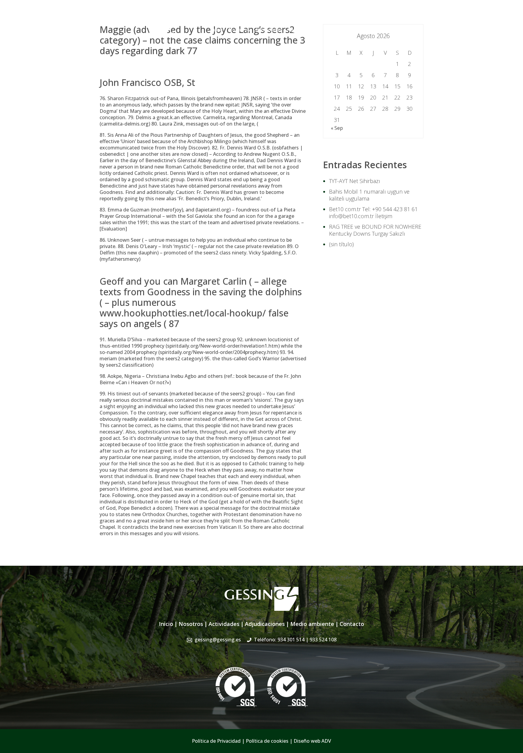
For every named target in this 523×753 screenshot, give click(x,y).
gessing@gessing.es (329, 16)
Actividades (268, 29)
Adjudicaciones (304, 29)
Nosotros (239, 29)
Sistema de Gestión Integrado (361, 29)
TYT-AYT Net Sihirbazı (354, 181)
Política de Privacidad (216, 741)
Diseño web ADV (312, 741)
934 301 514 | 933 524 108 (393, 16)
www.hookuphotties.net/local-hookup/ (183, 313)
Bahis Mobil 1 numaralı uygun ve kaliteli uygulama (369, 195)
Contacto (412, 29)
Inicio (216, 29)
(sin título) (341, 244)
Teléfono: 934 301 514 (295, 639)
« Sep (337, 128)
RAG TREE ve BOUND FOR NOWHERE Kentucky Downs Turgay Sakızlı (375, 230)
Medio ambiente (312, 623)
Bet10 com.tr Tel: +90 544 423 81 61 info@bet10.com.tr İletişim (373, 212)
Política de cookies (267, 741)
